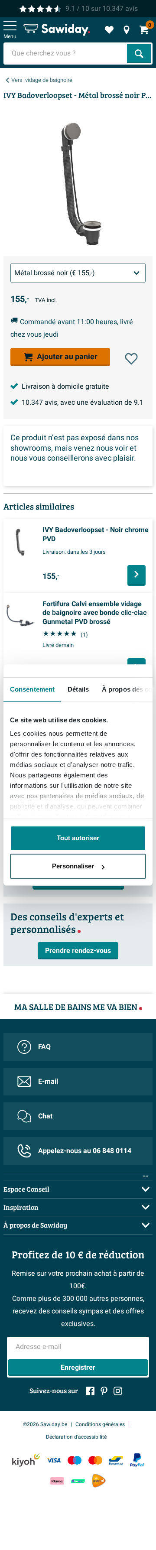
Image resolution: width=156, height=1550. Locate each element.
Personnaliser (73, 866)
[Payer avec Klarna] (57, 1481)
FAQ (44, 1047)
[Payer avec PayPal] (137, 1460)
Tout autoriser (78, 838)
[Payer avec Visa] (54, 1460)
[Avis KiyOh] (26, 1460)
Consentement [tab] (32, 689)
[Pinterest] (104, 1391)
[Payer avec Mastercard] (95, 1460)
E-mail (48, 1081)
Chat (45, 1116)
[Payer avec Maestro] (74, 1460)
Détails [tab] (78, 689)
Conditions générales (100, 1424)
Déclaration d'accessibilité (76, 1437)
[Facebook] (90, 1391)
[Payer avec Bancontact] (116, 1460)
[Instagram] (118, 1391)
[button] (131, 359)
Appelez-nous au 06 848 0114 (84, 1151)
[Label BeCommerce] (78, 1481)
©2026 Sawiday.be (45, 1424)
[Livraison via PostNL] (99, 1481)
